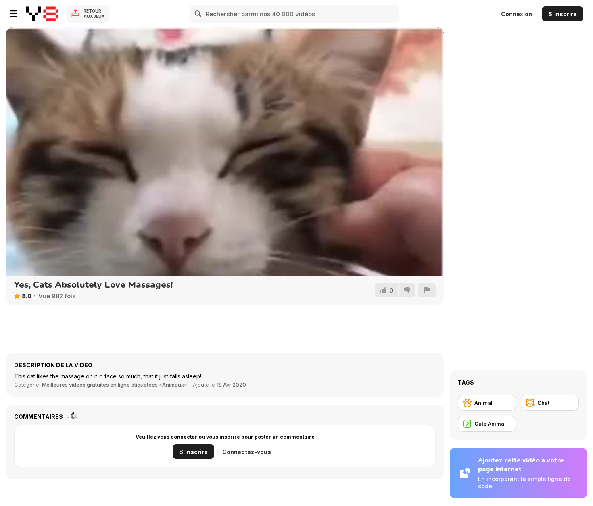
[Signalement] (427, 290)
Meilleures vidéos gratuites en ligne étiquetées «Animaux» (114, 384)
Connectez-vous (246, 451)
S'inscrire (562, 13)
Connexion (516, 13)
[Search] (198, 14)
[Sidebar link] (14, 14)
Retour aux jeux (94, 13)
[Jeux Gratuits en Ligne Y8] (42, 13)
